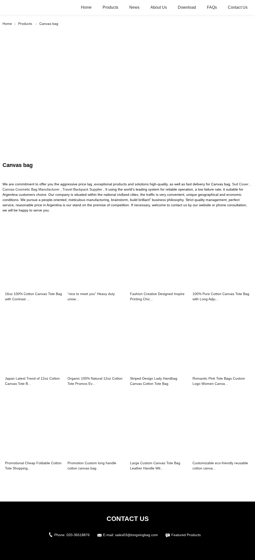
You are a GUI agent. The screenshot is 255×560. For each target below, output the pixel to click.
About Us (158, 7)
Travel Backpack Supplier (82, 189)
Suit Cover (240, 184)
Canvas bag (48, 24)
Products (110, 7)
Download (187, 7)
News (134, 7)
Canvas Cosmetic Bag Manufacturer (31, 189)
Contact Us (238, 7)
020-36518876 (78, 535)
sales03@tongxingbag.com (136, 535)
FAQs (212, 7)
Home (86, 7)
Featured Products (186, 535)
